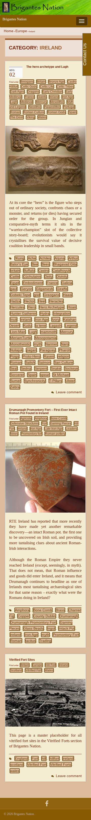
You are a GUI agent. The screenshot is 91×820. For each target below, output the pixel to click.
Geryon (26, 289)
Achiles (45, 258)
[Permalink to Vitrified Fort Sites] (45, 702)
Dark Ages (17, 91)
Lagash (55, 325)
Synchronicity (35, 381)
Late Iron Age (53, 428)
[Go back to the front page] (45, 7)
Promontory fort (31, 433)
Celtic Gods (29, 86)
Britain (41, 81)
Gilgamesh (44, 289)
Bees (45, 264)
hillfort (54, 758)
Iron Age (67, 97)
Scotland (16, 670)
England (21, 758)
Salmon (44, 362)
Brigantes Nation (15, 19)
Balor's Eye (19, 264)
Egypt (14, 283)
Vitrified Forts (60, 764)
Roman (15, 112)
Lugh (13, 102)
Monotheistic (20, 344)
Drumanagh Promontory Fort (33, 622)
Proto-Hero (31, 356)
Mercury (41, 102)
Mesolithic (57, 102)
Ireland (54, 97)
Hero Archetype (51, 307)
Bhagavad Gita (65, 264)
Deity (48, 277)
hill (44, 758)
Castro (43, 270)
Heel (42, 301)
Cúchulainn (32, 277)
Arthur (73, 258)
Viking (30, 117)
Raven (49, 356)
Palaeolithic (52, 107)
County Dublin (44, 616)
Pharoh (65, 350)
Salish (30, 362)
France (29, 97)
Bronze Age (56, 81)
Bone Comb (58, 418)
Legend (71, 325)
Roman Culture (33, 112)
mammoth (48, 332)
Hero (32, 307)
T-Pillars (55, 381)
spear (44, 375)
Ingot (51, 628)
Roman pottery (55, 433)
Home (8, 31)
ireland (25, 319)
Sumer (15, 381)
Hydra (45, 313)
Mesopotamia (46, 338)
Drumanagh (68, 616)
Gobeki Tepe (20, 295)
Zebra (15, 387)
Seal (13, 368)
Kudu (27, 325)
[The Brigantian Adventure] (47, 803)
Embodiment (33, 283)
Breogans (27, 81)
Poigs (14, 356)
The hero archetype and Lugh (47, 66)
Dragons (33, 91)
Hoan (71, 307)
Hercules (17, 307)
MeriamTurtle (20, 338)
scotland (17, 764)
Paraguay (47, 350)
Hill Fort (50, 665)
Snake (56, 368)
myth (38, 344)
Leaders (71, 428)
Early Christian (52, 91)
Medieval (26, 102)
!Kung (19, 258)
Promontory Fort (66, 635)
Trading (45, 641)
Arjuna (59, 258)
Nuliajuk (16, 350)
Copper (24, 616)
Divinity (61, 277)
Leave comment (69, 392)
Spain (73, 112)
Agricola (26, 418)
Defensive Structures (24, 423)
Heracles (56, 301)
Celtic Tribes (65, 86)
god (37, 295)
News (14, 433)
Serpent (41, 368)
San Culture (63, 362)
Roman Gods (56, 112)
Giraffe (62, 289)
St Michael (61, 375)
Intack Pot (67, 628)
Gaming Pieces (60, 423)
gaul (13, 289)
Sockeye (71, 368)
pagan (31, 350)
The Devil (16, 117)
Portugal (69, 107)
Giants (41, 97)
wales (14, 771)
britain (15, 270)
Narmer (51, 344)
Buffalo (29, 270)
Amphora (41, 418)
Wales (42, 117)
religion (63, 356)
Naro (65, 344)
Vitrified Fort (33, 670)
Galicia (66, 283)
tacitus (30, 641)
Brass (60, 610)
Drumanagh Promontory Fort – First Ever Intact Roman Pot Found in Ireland (43, 411)
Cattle (14, 277)
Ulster (70, 381)
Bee (35, 264)
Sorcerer (17, 375)
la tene (40, 325)
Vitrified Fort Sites (22, 659)
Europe (21, 31)
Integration (61, 313)
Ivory (56, 319)
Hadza (15, 301)
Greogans (51, 295)
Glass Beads (33, 628)
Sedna (26, 368)
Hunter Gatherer (23, 313)
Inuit (13, 319)
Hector (29, 301)
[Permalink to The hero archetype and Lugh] (45, 159)
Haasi (67, 295)
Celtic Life (47, 86)
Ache (32, 258)
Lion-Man (17, 332)
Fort (44, 423)
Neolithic (35, 107)
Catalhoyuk (61, 270)
